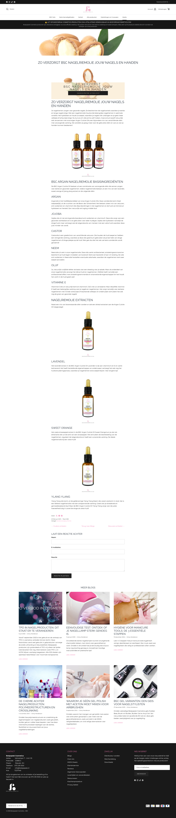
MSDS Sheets (72, 762)
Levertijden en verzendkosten (78, 775)
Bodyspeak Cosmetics (17, 811)
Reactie (54, 557)
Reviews (70, 769)
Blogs (69, 756)
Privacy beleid (72, 785)
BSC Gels (52, 17)
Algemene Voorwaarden (76, 772)
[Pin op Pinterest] (62, 516)
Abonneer (141, 774)
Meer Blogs (88, 587)
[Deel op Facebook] (59, 516)
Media (124, 17)
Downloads (108, 762)
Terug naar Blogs (88, 526)
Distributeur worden (112, 756)
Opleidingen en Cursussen (109, 17)
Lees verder (23, 659)
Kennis (69, 521)
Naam (53, 537)
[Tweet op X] (56, 516)
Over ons (70, 759)
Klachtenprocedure (74, 781)
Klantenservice (73, 765)
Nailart (80, 17)
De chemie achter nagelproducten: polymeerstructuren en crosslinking (37, 705)
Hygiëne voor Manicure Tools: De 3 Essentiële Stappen (131, 630)
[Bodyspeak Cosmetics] (88, 9)
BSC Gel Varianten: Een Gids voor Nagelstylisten (134, 702)
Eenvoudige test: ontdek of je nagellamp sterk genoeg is (86, 630)
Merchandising (110, 759)
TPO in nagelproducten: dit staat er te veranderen (39, 629)
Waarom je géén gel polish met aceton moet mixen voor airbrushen (87, 704)
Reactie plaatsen (61, 576)
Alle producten (92, 17)
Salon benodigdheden (66, 17)
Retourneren (72, 778)
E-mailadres (56, 547)
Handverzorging (61, 521)
